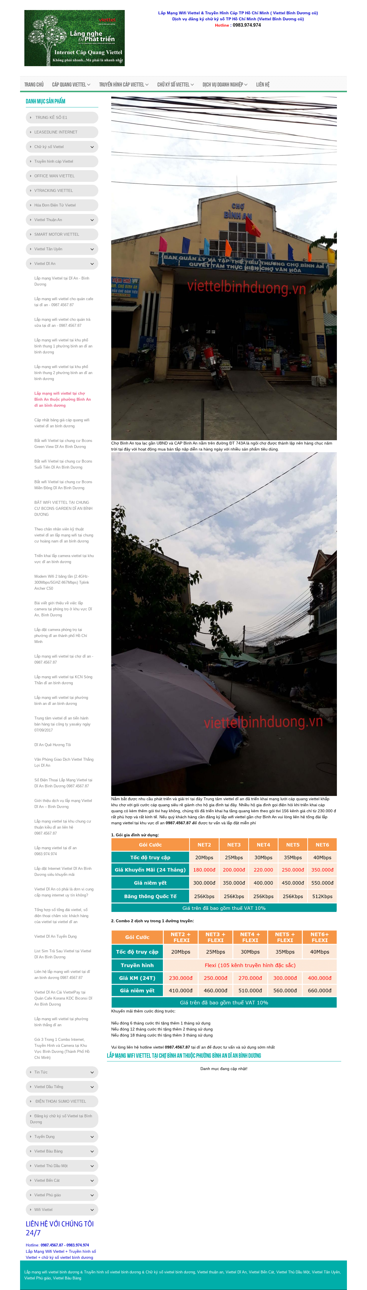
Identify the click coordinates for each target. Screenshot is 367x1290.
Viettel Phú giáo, (38, 1278)
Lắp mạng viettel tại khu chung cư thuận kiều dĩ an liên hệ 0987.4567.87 (62, 827)
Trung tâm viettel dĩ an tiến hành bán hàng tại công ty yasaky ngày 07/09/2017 (62, 724)
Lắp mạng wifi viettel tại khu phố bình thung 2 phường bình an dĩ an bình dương (63, 373)
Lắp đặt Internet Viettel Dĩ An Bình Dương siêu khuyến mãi (62, 871)
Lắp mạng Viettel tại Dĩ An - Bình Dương (61, 281)
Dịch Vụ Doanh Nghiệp (223, 84)
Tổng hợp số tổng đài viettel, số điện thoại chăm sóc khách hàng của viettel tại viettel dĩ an (61, 916)
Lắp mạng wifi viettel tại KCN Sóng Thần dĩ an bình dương (63, 680)
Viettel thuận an (210, 1272)
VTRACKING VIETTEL (53, 190)
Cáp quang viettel (69, 84)
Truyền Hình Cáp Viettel (122, 84)
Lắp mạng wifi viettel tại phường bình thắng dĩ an (61, 1022)
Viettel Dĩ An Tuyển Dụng (55, 936)
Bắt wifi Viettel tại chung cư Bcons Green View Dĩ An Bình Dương (63, 443)
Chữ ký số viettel (173, 84)
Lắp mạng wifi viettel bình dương (51, 1272)
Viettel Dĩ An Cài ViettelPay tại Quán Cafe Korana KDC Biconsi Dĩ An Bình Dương (63, 998)
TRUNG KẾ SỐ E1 (50, 117)
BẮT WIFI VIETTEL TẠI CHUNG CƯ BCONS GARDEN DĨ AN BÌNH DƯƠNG (63, 508)
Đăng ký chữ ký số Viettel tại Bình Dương (61, 1119)
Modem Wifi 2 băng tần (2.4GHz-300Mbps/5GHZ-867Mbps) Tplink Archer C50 (61, 582)
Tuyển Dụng (44, 1136)
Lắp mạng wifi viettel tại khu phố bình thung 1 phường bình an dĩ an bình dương (63, 346)
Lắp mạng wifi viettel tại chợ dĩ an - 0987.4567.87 (63, 659)
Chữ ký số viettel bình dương (170, 1272)
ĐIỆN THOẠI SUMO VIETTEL (60, 1101)
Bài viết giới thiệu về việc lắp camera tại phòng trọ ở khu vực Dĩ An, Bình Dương (63, 609)
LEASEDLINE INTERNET (55, 132)
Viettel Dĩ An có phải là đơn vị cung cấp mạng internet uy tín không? (63, 892)
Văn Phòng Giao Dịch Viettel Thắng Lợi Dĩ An (63, 762)
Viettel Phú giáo (47, 1195)
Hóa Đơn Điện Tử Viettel (55, 205)
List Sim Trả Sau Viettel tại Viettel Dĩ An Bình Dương (62, 954)
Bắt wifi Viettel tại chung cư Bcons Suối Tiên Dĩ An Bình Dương (63, 464)
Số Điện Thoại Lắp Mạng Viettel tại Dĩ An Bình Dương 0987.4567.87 (63, 783)
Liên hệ (263, 84)
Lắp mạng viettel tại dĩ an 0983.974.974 (55, 851)
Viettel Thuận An (48, 220)
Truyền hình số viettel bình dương (112, 1272)
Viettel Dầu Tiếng (48, 1087)
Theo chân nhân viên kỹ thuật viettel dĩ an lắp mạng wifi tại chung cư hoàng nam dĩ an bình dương (63, 535)
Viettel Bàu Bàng (48, 1151)
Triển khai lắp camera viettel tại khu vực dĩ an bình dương (64, 559)
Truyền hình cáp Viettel (53, 161)
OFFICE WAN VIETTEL (54, 176)
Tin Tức (41, 1072)
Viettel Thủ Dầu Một (51, 1166)
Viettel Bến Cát (47, 1180)
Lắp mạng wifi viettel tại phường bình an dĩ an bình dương (61, 700)
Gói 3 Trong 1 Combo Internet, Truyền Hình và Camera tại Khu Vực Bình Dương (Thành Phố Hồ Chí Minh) (61, 1048)
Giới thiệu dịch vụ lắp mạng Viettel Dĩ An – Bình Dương (63, 804)
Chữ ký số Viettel (49, 147)
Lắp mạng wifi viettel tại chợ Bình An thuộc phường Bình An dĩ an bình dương (62, 399)
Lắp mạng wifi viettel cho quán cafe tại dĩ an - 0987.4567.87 (63, 302)
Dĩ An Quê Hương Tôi (52, 745)
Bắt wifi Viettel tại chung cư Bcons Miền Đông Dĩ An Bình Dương (63, 485)
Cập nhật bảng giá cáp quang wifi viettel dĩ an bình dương (61, 423)
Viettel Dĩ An (44, 263)
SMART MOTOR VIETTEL (56, 234)
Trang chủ (34, 84)
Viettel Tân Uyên (48, 249)
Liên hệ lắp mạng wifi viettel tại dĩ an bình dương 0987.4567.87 (62, 975)
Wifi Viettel (43, 1210)
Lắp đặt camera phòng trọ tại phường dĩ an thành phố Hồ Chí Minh (60, 636)
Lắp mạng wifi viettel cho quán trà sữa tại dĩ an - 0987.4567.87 (62, 322)
